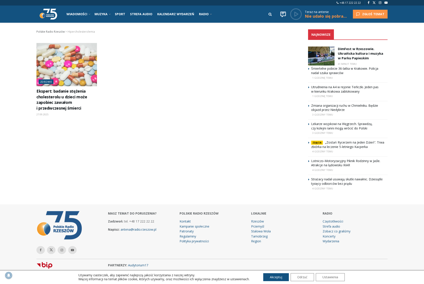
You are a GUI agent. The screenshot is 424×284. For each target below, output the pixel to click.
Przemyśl (257, 226)
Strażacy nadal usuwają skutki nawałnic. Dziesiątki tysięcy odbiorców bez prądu (346, 181)
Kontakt (185, 221)
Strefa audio (331, 226)
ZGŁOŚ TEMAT (373, 14)
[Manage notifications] (8, 275)
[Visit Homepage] (48, 14)
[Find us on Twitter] (374, 3)
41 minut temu (347, 63)
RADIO (204, 14)
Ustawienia (330, 277)
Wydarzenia (331, 241)
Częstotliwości (333, 221)
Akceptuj (276, 277)
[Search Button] (270, 14)
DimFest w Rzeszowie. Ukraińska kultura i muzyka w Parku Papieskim (360, 53)
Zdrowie (46, 81)
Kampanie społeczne (194, 226)
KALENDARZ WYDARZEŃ (175, 14)
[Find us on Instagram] (380, 3)
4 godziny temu (322, 151)
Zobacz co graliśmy (336, 231)
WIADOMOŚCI (76, 14)
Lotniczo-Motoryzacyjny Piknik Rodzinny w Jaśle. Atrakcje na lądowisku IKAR (345, 163)
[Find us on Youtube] (386, 3)
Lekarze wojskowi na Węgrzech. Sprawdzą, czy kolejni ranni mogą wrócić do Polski (342, 126)
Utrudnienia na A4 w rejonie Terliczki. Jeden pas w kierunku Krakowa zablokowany (345, 89)
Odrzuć (302, 277)
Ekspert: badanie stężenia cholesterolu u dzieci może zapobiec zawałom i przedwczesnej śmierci (61, 99)
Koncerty (329, 236)
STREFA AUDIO (141, 14)
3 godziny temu (322, 114)
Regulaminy (188, 236)
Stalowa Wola (261, 231)
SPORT (120, 14)
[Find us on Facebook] (368, 3)
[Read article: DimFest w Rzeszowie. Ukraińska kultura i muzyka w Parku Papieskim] (321, 56)
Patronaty (187, 231)
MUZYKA (101, 14)
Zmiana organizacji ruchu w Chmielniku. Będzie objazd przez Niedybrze (344, 107)
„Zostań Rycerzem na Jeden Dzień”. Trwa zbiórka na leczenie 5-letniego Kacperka (347, 144)
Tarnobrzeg (259, 236)
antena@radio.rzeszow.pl (138, 229)
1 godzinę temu (322, 77)
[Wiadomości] (283, 14)
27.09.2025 (42, 114)
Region (256, 241)
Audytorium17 (138, 265)
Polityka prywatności (194, 241)
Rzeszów (257, 221)
